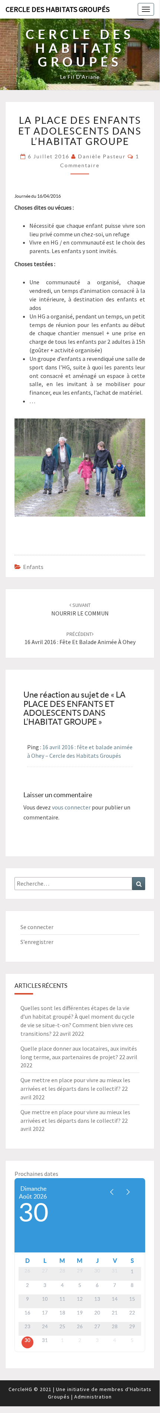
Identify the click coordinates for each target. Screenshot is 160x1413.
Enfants (33, 566)
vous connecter (71, 807)
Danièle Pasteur (102, 156)
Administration (93, 1396)
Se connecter (36, 927)
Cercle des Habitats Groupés (58, 9)
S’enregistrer (36, 941)
